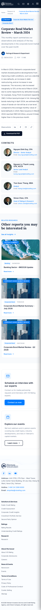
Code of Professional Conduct (12, 586)
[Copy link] (31, 127)
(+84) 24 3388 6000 (16, 487)
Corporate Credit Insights (10, 512)
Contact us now (15, 402)
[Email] (26, 127)
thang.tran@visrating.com (27, 188)
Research (4, 539)
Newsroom (5, 568)
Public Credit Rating (8, 505)
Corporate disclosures (9, 556)
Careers (4, 559)
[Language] (28, 4)
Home (3, 12)
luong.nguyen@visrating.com (24, 174)
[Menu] (37, 4)
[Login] (33, 4)
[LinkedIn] (15, 127)
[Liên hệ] (23, 4)
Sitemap (4, 594)
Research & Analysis (11, 12)
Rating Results (6, 528)
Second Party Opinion (9, 519)
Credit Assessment (8, 509)
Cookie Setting (6, 590)
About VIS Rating (7, 552)
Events (3, 571)
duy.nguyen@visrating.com (27, 155)
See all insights (7, 234)
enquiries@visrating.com (16, 490)
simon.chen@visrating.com (27, 203)
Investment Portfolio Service (11, 516)
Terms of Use (6, 579)
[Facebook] (20, 127)
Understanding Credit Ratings (11, 531)
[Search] (18, 4)
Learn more (12, 443)
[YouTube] (15, 473)
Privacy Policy (6, 583)
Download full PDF (13, 133)
